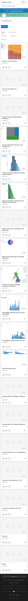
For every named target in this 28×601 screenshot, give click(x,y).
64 (24, 57)
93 (24, 141)
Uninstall (23, 588)
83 (24, 448)
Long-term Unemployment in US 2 (12, 480)
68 (24, 196)
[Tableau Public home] (6, 2)
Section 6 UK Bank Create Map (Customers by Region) (11, 285)
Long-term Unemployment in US (11, 508)
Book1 (4, 564)
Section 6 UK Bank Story (9, 89)
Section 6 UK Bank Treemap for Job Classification (12, 145)
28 (24, 364)
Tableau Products (20, 580)
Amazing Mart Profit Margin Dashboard (13, 424)
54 (24, 169)
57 (24, 113)
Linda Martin (5, 63)
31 (24, 224)
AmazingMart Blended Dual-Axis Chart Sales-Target (13, 313)
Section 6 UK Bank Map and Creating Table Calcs (13, 257)
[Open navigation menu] (25, 2)
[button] (10, 595)
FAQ (11, 580)
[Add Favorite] (25, 67)
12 (24, 476)
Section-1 (4, 536)
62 (24, 280)
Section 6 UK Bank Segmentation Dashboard (12, 117)
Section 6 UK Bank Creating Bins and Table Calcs (13, 229)
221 (24, 308)
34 (24, 504)
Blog (8, 580)
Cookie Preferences (7, 591)
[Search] (2, 6)
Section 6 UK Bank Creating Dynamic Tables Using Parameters (13, 201)
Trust (5, 580)
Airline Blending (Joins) (9, 368)
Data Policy (5, 588)
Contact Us (16, 582)
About (14, 580)
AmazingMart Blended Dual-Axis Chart (13, 340)
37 (24, 85)
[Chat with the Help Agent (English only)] (22, 2)
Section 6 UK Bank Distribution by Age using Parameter (13, 173)
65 (24, 420)
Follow (4, 26)
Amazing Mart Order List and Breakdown (14, 452)
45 (24, 336)
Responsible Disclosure (14, 588)
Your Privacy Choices (21, 591)
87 (24, 392)
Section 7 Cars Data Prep (9, 61)
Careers (11, 582)
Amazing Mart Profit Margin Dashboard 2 (13, 397)
